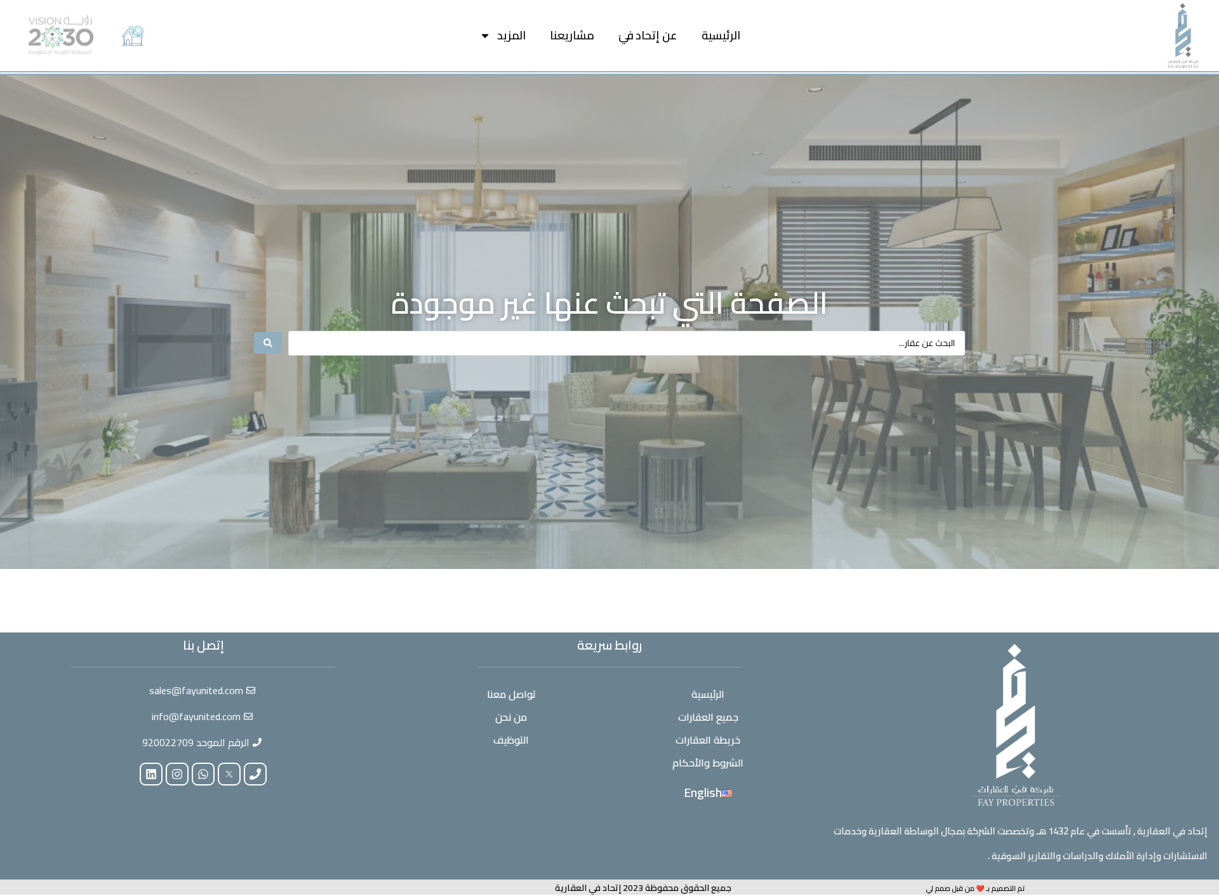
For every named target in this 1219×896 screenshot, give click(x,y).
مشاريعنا (572, 35)
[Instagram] (177, 774)
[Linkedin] (151, 774)
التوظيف (511, 739)
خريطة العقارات (708, 739)
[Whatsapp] (203, 774)
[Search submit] (268, 343)
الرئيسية (721, 35)
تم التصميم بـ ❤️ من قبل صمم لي (975, 888)
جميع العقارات (708, 716)
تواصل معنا (511, 694)
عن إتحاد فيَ (647, 35)
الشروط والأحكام (707, 762)
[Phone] (255, 774)
